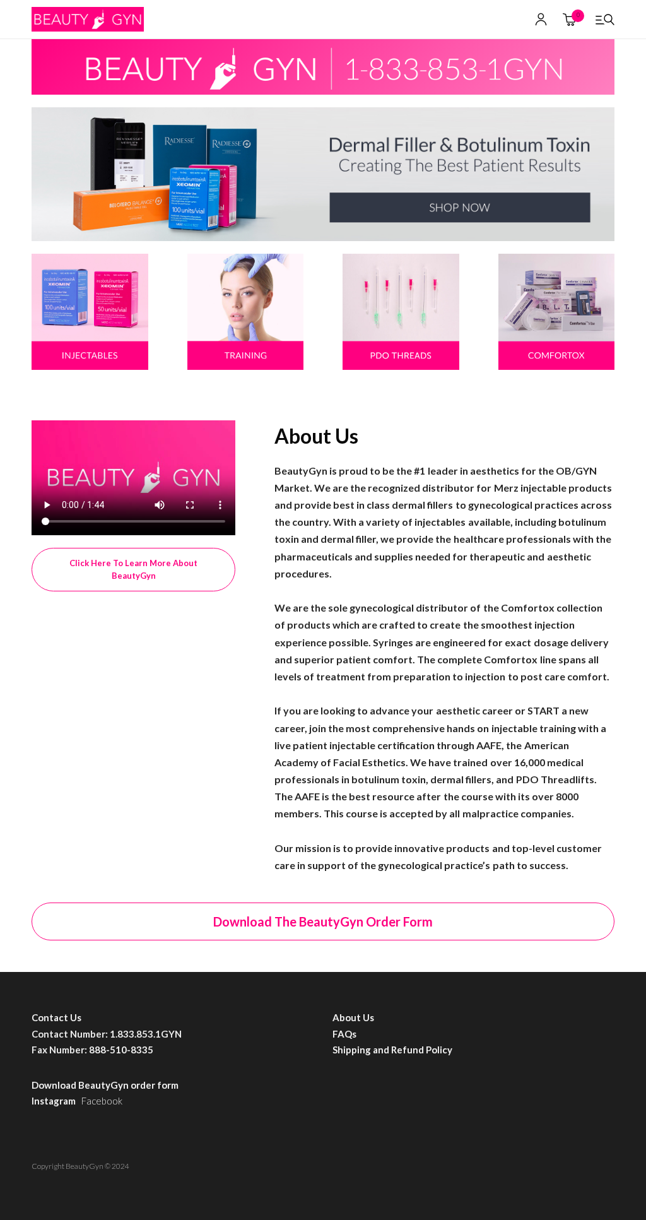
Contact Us (56, 1017)
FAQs (344, 1033)
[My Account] (541, 19)
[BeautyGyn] (88, 19)
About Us (353, 1017)
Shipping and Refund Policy (392, 1049)
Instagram (56, 1100)
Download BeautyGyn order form (106, 1085)
